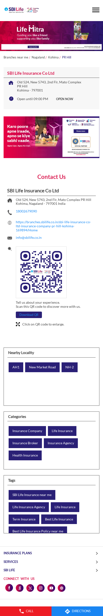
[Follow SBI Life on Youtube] (51, 588)
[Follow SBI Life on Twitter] (30, 588)
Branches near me (16, 57)
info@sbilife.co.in (29, 237)
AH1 (15, 367)
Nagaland (38, 57)
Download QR (28, 315)
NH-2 (69, 367)
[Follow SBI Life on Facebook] (9, 588)
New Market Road (42, 367)
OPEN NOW (64, 99)
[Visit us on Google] (19, 588)
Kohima (53, 57)
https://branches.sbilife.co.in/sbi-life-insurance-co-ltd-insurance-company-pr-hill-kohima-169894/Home (53, 226)
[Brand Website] (61, 588)
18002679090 (26, 211)
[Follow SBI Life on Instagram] (40, 588)
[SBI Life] (22, 10)
